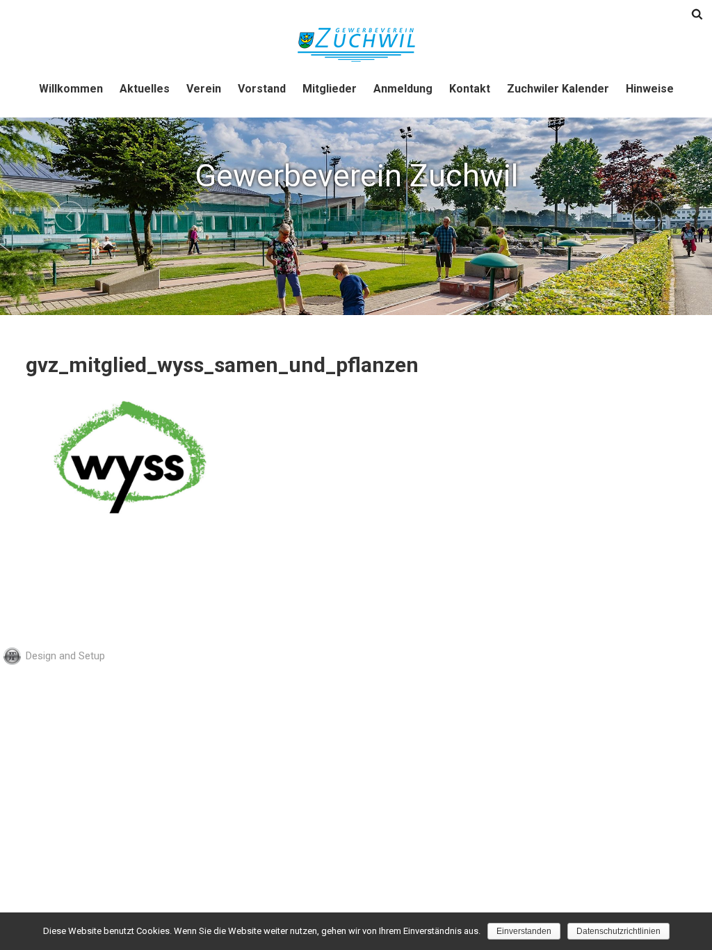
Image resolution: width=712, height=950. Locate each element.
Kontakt (469, 88)
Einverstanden (523, 931)
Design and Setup (65, 656)
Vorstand (262, 88)
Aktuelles (145, 88)
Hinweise (650, 88)
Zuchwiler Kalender (558, 88)
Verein (203, 88)
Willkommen (71, 88)
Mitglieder (329, 88)
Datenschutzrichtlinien (618, 931)
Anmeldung (402, 88)
